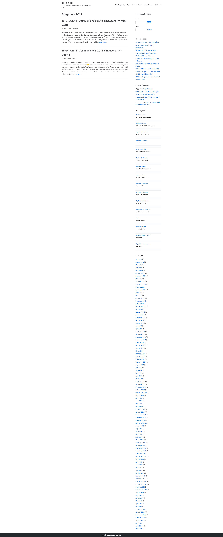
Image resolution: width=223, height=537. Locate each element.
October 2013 (140, 304)
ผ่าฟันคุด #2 (139, 246)
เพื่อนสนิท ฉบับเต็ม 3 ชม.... (142, 177)
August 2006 (139, 492)
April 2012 (138, 329)
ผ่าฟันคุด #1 (139, 237)
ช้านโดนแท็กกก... (140, 229)
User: (137, 19)
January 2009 (140, 412)
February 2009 (140, 409)
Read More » (102, 42)
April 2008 (138, 437)
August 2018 (139, 262)
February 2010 (140, 381)
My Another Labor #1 (141, 132)
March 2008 (139, 440)
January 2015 (139, 281)
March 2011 (139, 351)
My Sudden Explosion (142, 192)
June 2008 (139, 431)
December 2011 (140, 337)
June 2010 (138, 370)
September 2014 (140, 290)
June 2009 (139, 401)
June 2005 (139, 526)
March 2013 (139, 309)
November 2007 (140, 451)
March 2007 (139, 473)
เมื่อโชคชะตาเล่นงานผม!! (142, 212)
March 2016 (139, 270)
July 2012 (138, 326)
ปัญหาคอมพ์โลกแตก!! (141, 186)
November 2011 (140, 340)
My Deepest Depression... (142, 201)
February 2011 (140, 354)
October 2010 (140, 359)
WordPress (118, 535)
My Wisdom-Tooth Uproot (143, 235)
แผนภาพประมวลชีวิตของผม (143, 151)
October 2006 (140, 487)
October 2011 (139, 343)
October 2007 (140, 454)
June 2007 (138, 465)
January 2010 (139, 384)
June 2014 (138, 293)
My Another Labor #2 (141, 140)
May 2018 (138, 265)
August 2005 (139, 520)
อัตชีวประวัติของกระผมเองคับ (143, 117)
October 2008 (140, 420)
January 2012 (139, 334)
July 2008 (138, 429)
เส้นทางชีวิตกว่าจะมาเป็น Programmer (146, 126)
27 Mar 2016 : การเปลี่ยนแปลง (145, 56)
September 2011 (140, 345)
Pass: (137, 26)
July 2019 (138, 259)
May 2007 (138, 467)
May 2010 (138, 373)
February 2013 (140, 312)
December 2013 (140, 301)
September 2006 (141, 490)
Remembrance (148, 5)
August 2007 (139, 459)
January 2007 (140, 479)
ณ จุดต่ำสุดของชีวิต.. (141, 203)
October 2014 (140, 287)
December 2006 (140, 481)
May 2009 (138, 404)
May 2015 (138, 279)
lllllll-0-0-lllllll (67, 28)
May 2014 (138, 295)
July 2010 (138, 367)
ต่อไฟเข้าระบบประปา (141, 143)
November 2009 (140, 387)
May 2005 (138, 529)
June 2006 (139, 498)
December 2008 (140, 415)
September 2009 (141, 393)
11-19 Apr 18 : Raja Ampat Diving (146, 50)
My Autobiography (141, 114)
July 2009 (138, 398)
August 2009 (139, 395)
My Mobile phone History (143, 209)
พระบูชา (138, 97)
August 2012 (139, 323)
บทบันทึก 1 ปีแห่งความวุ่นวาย (143, 169)
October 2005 (140, 517)
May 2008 (138, 434)
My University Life (141, 149)
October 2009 (140, 390)
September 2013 (140, 306)
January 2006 (140, 512)
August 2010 (139, 365)
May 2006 (138, 501)
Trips (140, 5)
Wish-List (158, 5)
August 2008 (139, 426)
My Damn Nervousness (142, 183)
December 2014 (140, 284)
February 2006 (140, 509)
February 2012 (140, 331)
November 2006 (140, 484)
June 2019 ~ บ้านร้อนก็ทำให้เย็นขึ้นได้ (147, 42)
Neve (103, 535)
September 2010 (140, 362)
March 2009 (139, 406)
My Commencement (141, 218)
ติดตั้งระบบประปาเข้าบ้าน (142, 134)
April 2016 (138, 267)
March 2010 (139, 379)
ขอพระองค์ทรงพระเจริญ (142, 160)
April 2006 (138, 504)
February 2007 (140, 476)
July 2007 (138, 462)
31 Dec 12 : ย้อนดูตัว (152, 91)
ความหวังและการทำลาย (142, 194)
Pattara (137, 94)
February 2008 (140, 442)
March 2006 (139, 506)
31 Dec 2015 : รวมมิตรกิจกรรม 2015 (147, 69)
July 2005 (138, 523)
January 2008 (140, 445)
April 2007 (138, 470)
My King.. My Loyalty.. (142, 158)
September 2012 (140, 320)
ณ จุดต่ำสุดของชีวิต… (149, 94)
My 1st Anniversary (141, 166)
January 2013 (139, 315)
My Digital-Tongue (141, 123)
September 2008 (141, 423)
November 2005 (140, 515)
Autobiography (120, 5)
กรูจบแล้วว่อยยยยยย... (141, 220)
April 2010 (138, 376)
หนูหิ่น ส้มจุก (139, 91)
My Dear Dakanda (141, 175)
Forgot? (149, 29)
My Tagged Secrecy (141, 226)
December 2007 (140, 448)
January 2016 (139, 273)
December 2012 (140, 317)
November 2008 (140, 417)
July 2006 (138, 495)
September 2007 (141, 456)
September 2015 (140, 276)
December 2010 (140, 356)
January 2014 (139, 298)
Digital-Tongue (132, 5)
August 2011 (139, 348)
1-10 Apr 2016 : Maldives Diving (145, 53)
